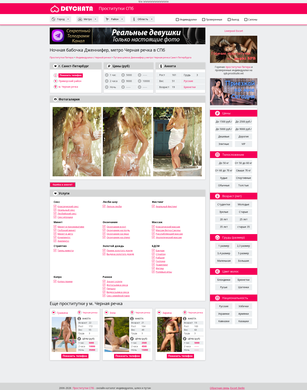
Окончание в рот (116, 226)
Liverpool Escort (233, 31)
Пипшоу (111, 288)
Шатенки (243, 287)
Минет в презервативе (71, 226)
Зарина (167, 312)
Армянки (243, 313)
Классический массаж (168, 226)
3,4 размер (223, 253)
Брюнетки (190, 87)
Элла (112, 312)
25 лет (243, 219)
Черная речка (90, 312)
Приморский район (70, 81)
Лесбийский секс (67, 213)
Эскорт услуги (114, 281)
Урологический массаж (169, 237)
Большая (243, 260)
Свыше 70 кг (243, 170)
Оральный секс (66, 210)
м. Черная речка (68, 86)
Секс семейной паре (118, 295)
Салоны (252, 19)
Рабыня (160, 257)
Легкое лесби (114, 206)
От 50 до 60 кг (243, 163)
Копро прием (65, 281)
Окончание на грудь (118, 230)
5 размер (243, 253)
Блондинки (223, 279)
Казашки (243, 321)
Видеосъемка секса (118, 292)
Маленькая (224, 260)
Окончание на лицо (118, 233)
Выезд (235, 19)
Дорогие (243, 136)
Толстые (243, 185)
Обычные (224, 185)
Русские (188, 81)
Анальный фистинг (166, 206)
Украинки (223, 313)
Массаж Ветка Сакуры (168, 230)
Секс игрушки (65, 217)
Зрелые (223, 211)
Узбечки (244, 306)
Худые (223, 178)
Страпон (161, 254)
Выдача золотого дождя (120, 254)
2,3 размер (243, 245)
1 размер (223, 245)
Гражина (62, 312)
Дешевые (223, 136)
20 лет (224, 219)
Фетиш (160, 268)
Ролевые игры (164, 271)
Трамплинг (162, 264)
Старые (243, 211)
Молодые (243, 204)
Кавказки (223, 321)
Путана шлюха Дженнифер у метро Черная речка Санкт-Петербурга (152, 57)
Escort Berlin (237, 388)
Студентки (223, 204)
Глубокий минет (67, 230)
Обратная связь (219, 388)
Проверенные (213, 19)
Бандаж (160, 250)
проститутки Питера (238, 67)
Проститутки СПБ (83, 388)
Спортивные (243, 178)
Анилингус (63, 240)
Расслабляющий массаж (169, 233)
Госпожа (160, 261)
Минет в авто (65, 233)
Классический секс (68, 206)
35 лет (224, 226)
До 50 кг (224, 163)
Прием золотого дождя (120, 250)
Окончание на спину (118, 237)
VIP (243, 144)
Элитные (224, 144)
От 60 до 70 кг (223, 170)
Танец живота (66, 250)
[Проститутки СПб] (71, 8)
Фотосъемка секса (117, 285)
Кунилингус (64, 237)
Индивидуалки (188, 19)
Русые (223, 287)
